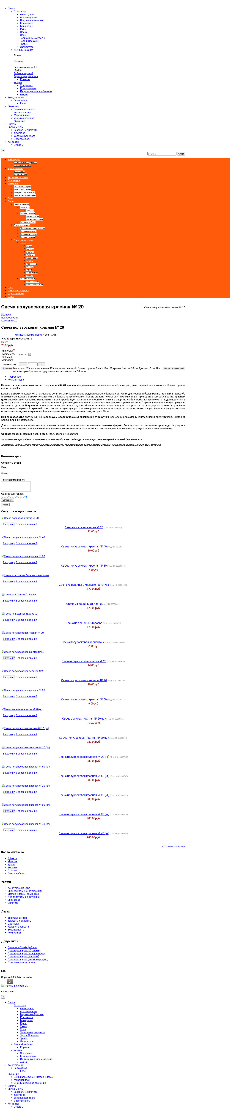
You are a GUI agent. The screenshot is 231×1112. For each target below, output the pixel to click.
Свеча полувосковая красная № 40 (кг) (84, 833)
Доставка (13, 923)
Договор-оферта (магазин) (23, 956)
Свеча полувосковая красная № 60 (84, 699)
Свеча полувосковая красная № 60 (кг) (84, 776)
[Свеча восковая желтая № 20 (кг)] (22, 709)
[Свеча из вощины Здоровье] (19, 613)
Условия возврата (18, 926)
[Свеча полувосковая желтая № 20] (23, 651)
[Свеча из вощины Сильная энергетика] (25, 575)
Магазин (12, 861)
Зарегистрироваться (26, 76)
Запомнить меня (23, 67)
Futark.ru (12, 858)
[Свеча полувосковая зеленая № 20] (23, 671)
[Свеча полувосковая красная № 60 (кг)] (26, 766)
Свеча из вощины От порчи (84, 603)
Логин (17, 55)
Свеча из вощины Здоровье (84, 623)
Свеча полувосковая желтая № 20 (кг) (84, 737)
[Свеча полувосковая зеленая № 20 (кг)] (26, 747)
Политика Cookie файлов (22, 947)
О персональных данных (22, 962)
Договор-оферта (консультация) (26, 953)
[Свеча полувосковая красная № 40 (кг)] (26, 824)
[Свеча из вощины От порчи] (19, 594)
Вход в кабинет (16, 873)
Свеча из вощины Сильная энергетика (84, 584)
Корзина (12, 867)
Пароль (18, 61)
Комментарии (16, 379)
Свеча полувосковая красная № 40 (84, 546)
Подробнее (14, 376)
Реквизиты (14, 932)
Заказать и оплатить (19, 920)
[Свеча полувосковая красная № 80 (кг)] (26, 804)
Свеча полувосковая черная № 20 (84, 642)
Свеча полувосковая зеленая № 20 (84, 680)
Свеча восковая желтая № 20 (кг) (84, 718)
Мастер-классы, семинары (23, 893)
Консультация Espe (19, 887)
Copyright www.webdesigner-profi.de (173, 846)
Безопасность (16, 929)
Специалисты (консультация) (25, 890)
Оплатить (13, 902)
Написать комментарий (28, 334)
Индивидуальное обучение (24, 896)
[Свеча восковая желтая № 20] (20, 518)
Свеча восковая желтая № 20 (84, 527)
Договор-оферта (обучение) (24, 950)
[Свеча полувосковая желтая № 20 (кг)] (25, 728)
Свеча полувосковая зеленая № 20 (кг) (84, 756)
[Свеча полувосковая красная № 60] (23, 690)
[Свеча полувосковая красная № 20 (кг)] (26, 785)
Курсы (11, 864)
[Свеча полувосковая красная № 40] (23, 537)
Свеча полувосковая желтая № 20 (84, 661)
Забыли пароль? (23, 73)
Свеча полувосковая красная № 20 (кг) (84, 795)
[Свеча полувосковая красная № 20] (9, 320)
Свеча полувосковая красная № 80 (84, 565)
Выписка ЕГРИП (17, 917)
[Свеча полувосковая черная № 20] (23, 632)
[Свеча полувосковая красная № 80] (23, 556)
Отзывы (12, 870)
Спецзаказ (14, 899)
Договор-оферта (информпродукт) (28, 959)
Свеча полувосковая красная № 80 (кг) (84, 814)
